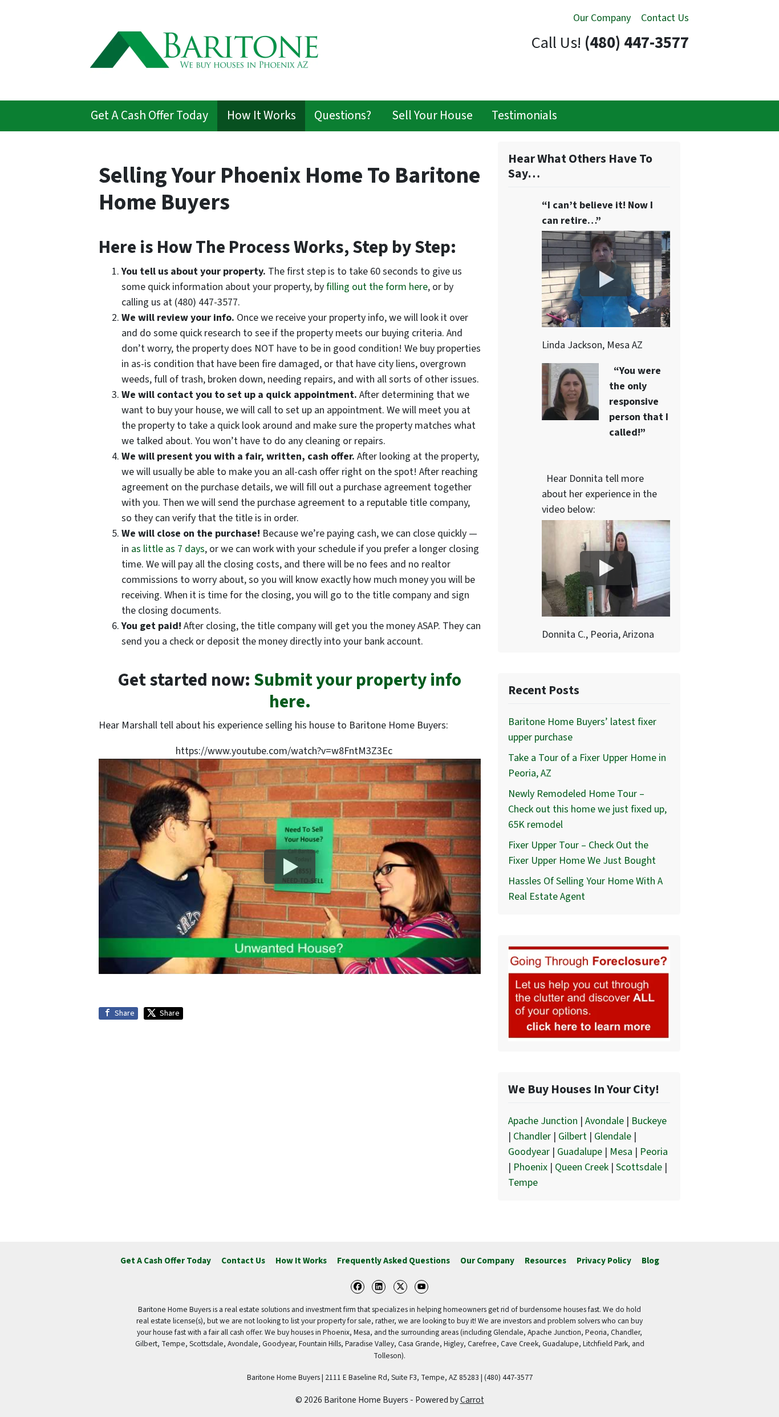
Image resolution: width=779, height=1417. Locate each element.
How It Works (261, 115)
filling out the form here (377, 287)
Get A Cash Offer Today (149, 115)
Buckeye (649, 1121)
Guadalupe (579, 1152)
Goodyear (529, 1152)
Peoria (654, 1152)
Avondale (604, 1121)
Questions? (342, 115)
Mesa (621, 1152)
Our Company (602, 18)
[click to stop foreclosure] (589, 992)
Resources (545, 1260)
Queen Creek (581, 1167)
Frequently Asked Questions (393, 1260)
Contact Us (665, 18)
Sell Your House (431, 115)
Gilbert (572, 1136)
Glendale (612, 1136)
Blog (650, 1260)
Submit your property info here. (357, 691)
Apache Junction (543, 1121)
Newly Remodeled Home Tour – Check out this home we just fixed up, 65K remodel (587, 809)
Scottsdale (639, 1167)
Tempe (523, 1183)
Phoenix (530, 1167)
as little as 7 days (168, 549)
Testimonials (524, 115)
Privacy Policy (604, 1260)
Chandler (532, 1136)
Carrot (472, 1400)
